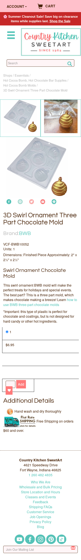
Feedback (40, 501)
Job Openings (40, 516)
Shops (7, 75)
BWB (25, 233)
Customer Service (40, 511)
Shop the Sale (59, 21)
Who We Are (40, 482)
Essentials (22, 75)
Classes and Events (40, 496)
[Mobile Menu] (10, 36)
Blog (40, 526)
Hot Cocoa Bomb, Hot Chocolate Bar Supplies (35, 80)
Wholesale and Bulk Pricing (40, 486)
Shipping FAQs (40, 506)
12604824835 (40, 474)
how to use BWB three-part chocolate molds (40, 302)
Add (21, 384)
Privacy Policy (40, 521)
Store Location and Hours (40, 491)
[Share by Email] (42, 201)
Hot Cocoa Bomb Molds (19, 85)
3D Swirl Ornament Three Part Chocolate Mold (35, 90)
